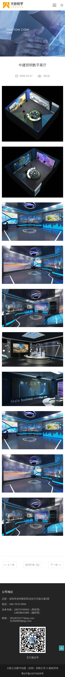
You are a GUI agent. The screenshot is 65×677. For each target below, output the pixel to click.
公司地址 (7, 591)
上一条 (11, 564)
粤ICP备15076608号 (32, 673)
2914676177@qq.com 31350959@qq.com (22, 619)
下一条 (54, 564)
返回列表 (30, 564)
